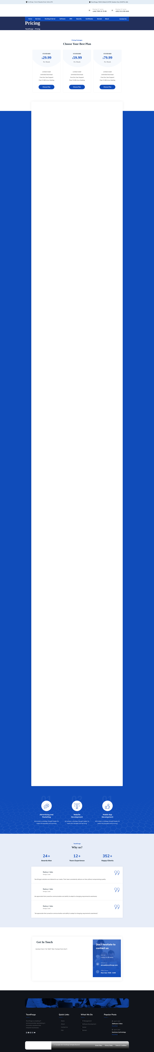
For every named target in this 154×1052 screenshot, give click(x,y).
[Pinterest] (33, 1033)
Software (62, 19)
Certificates (89, 19)
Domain (99, 19)
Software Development (89, 1024)
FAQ (62, 1030)
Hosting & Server (50, 19)
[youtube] (35, 1033)
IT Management (87, 1021)
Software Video (117, 1024)
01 (46, 801)
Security (78, 19)
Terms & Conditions (120, 1045)
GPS (71, 19)
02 (77, 801)
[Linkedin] (29, 1033)
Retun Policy (98, 1045)
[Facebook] (27, 1033)
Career (84, 1027)
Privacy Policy (109, 1045)
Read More (115, 1026)
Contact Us (123, 19)
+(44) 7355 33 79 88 (99, 11)
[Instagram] (31, 1033)
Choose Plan (46, 87)
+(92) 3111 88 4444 (122, 11)
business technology (119, 1032)
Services (38, 19)
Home (30, 19)
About (107, 19)
